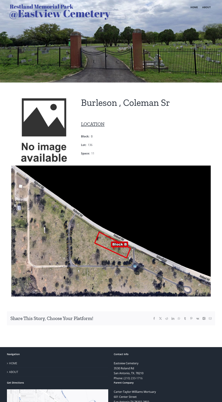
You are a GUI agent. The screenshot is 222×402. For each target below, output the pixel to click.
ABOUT (13, 372)
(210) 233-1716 (133, 378)
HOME (13, 363)
